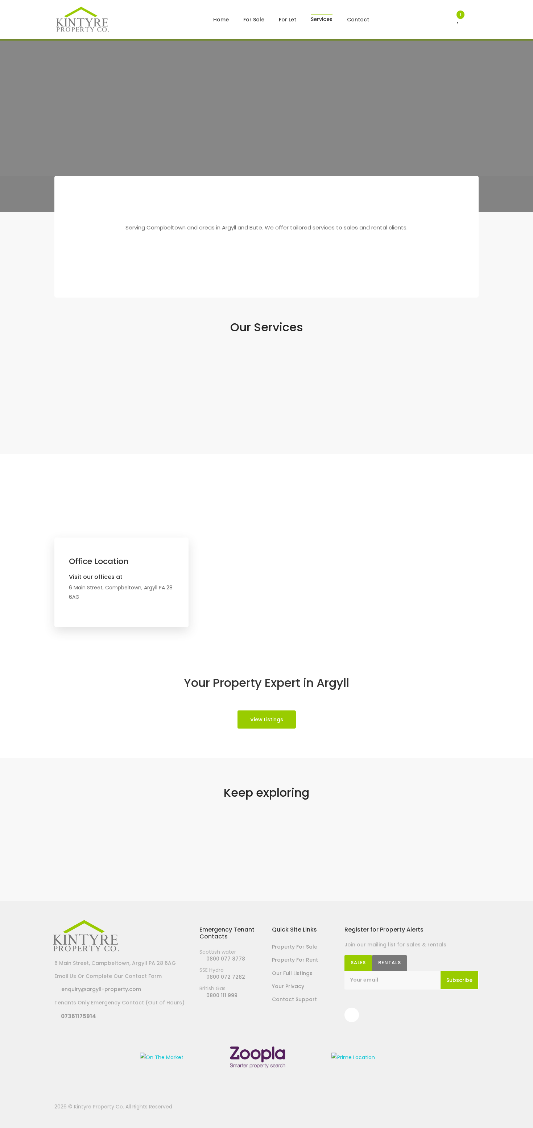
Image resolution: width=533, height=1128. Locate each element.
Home (221, 19)
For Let (287, 19)
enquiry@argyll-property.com (99, 989)
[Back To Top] (512, 1107)
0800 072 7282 (224, 976)
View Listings (266, 719)
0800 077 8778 (224, 958)
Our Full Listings (292, 973)
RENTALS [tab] (389, 962)
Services (321, 14)
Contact (358, 19)
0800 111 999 (220, 995)
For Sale (253, 19)
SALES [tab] (358, 962)
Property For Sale (294, 946)
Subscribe (459, 980)
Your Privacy (288, 986)
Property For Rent (295, 959)
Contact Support (294, 999)
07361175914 (77, 1016)
